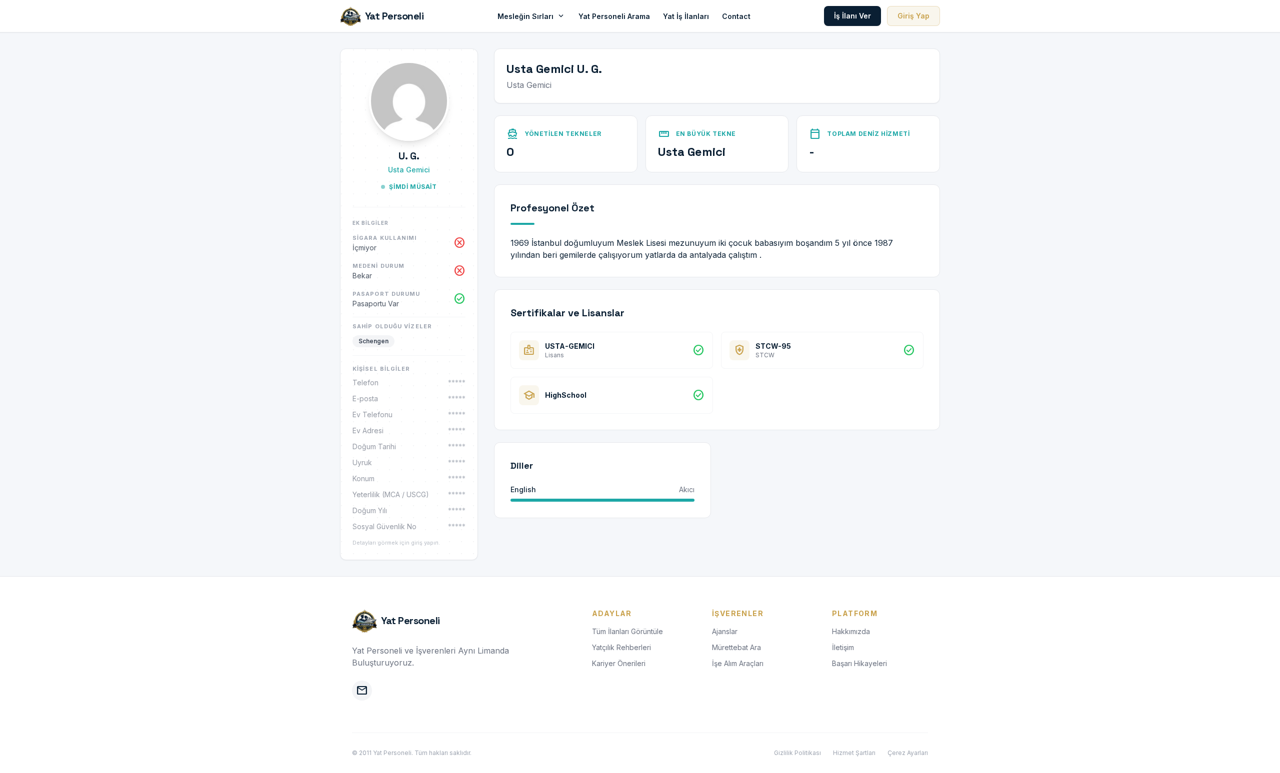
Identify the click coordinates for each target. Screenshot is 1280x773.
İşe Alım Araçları (738, 663)
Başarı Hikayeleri (859, 663)
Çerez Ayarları (908, 753)
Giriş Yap (914, 15)
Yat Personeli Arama (614, 16)
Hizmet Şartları (854, 753)
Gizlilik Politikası (797, 753)
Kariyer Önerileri (619, 663)
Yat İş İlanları (686, 16)
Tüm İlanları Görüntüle (627, 631)
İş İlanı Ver (852, 15)
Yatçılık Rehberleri (621, 647)
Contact (736, 16)
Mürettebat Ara (736, 647)
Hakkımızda (851, 631)
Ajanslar (725, 631)
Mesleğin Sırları (532, 15)
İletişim (843, 647)
